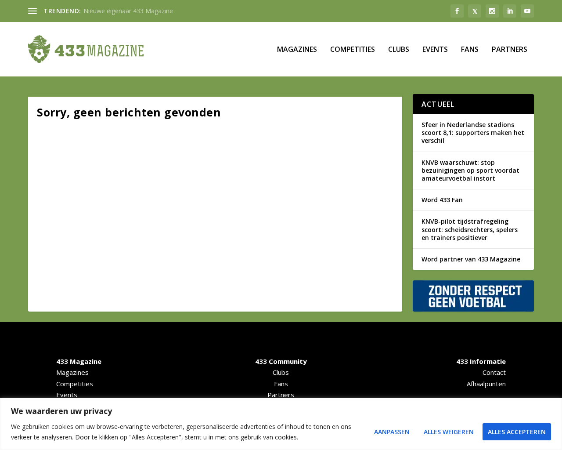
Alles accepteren (517, 432)
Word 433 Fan (442, 200)
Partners (509, 50)
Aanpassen (392, 432)
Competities (352, 50)
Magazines (297, 50)
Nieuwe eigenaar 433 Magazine (128, 11)
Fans (470, 50)
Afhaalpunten (486, 383)
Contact (494, 372)
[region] (281, 424)
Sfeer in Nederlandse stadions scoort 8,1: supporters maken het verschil (473, 132)
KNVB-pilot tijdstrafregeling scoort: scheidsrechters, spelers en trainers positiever (470, 229)
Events (435, 50)
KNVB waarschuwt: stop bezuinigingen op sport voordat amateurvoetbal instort (470, 170)
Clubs (398, 50)
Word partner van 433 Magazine (471, 259)
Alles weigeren (449, 432)
